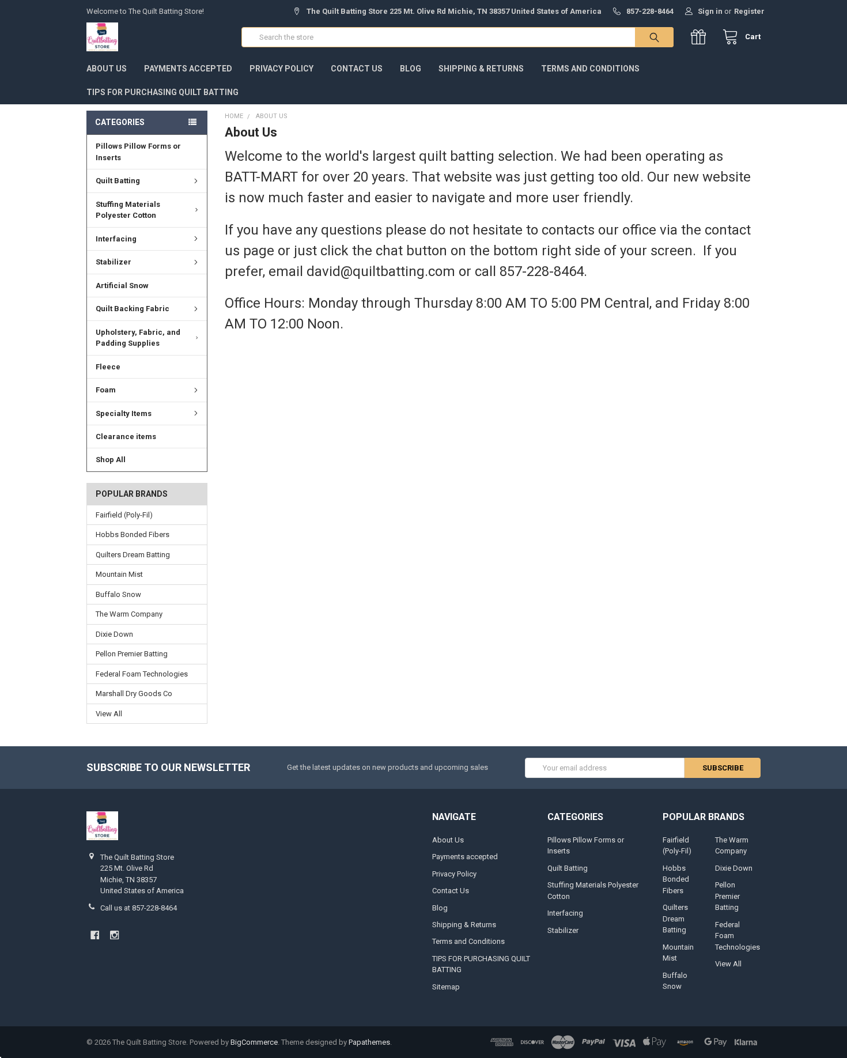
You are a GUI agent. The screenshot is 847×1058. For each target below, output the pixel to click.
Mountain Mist (119, 574)
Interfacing (116, 239)
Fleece (108, 366)
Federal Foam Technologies (142, 674)
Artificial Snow (122, 285)
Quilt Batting (118, 180)
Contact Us (357, 68)
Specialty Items (124, 413)
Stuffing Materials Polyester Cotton (128, 210)
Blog (410, 68)
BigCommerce (254, 1042)
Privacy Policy (281, 68)
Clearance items (126, 436)
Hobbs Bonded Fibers (132, 534)
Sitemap (446, 987)
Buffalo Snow (118, 594)
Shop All (111, 459)
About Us (106, 68)
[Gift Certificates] (701, 37)
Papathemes (369, 1042)
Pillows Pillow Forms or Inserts (138, 152)
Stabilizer (113, 262)
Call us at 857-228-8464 (138, 908)
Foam (106, 390)
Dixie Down (114, 634)
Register (749, 11)
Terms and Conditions (590, 68)
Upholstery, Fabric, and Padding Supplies (138, 338)
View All (109, 713)
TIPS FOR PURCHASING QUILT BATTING (162, 92)
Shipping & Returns (481, 68)
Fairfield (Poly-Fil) (124, 515)
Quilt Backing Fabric (132, 308)
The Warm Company (129, 614)
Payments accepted (188, 68)
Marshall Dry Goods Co (134, 693)
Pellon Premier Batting (132, 653)
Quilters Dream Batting (133, 554)
